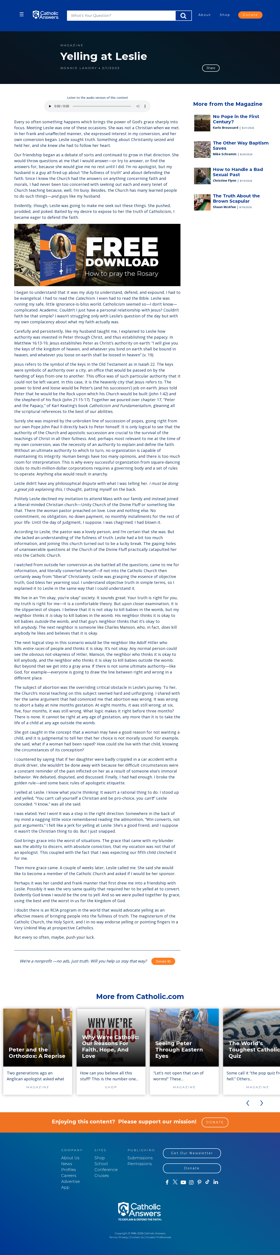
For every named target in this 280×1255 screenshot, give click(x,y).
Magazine (72, 45)
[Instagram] (191, 1182)
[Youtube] (183, 1182)
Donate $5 (163, 961)
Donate (250, 15)
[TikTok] (207, 1182)
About (204, 15)
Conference (106, 1169)
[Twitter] (175, 1182)
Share (210, 68)
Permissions (140, 1163)
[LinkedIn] (216, 1182)
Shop (225, 15)
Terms (113, 1237)
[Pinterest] (199, 1182)
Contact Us (137, 1237)
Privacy (123, 1237)
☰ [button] (21, 14)
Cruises (101, 1175)
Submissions (140, 1158)
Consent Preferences (158, 1237)
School (101, 1163)
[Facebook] (167, 1182)
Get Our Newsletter (192, 1153)
